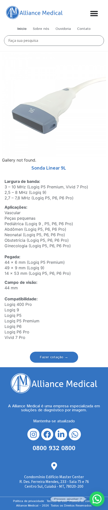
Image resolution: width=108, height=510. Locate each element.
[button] (96, 498)
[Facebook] (47, 434)
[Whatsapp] (75, 434)
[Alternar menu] (94, 13)
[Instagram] (33, 434)
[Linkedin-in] (61, 434)
